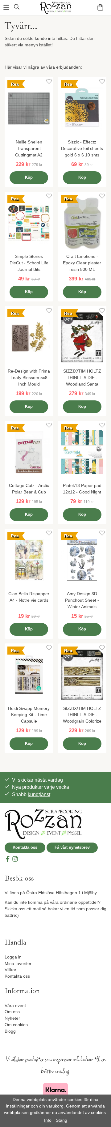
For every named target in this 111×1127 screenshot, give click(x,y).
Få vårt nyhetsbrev (72, 847)
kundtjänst (39, 794)
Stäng (61, 1120)
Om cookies (16, 1024)
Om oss (12, 1011)
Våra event (15, 1005)
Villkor (10, 969)
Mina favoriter (18, 963)
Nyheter (12, 1018)
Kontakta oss (25, 847)
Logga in (13, 956)
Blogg (10, 1031)
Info (47, 1120)
